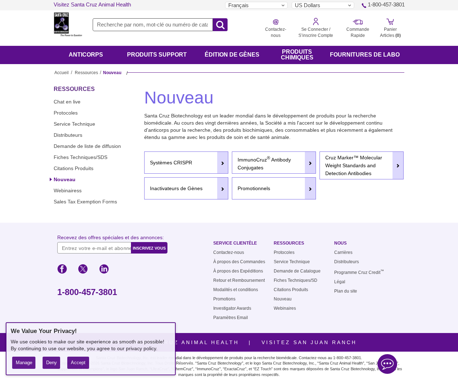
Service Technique (74, 124)
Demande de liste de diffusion (87, 146)
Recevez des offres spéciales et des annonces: (110, 237)
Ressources (86, 72)
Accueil (61, 72)
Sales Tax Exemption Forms (85, 201)
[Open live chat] (387, 365)
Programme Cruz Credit (359, 272)
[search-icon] (220, 25)
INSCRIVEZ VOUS (149, 248)
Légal (339, 281)
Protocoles (66, 113)
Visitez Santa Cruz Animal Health (92, 4)
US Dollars (307, 5)
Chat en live (67, 102)
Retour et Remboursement (239, 280)
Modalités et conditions (235, 289)
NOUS (340, 243)
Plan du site (345, 291)
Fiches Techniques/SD (295, 280)
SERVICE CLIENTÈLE (235, 243)
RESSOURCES (74, 89)
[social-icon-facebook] (62, 270)
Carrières (343, 252)
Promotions (224, 299)
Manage (24, 362)
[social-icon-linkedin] (104, 270)
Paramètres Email (230, 317)
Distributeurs (68, 135)
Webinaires (285, 308)
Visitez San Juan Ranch (309, 342)
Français (238, 5)
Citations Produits (73, 168)
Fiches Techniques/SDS (80, 157)
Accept (78, 362)
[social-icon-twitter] (83, 270)
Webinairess (68, 190)
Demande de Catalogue (297, 271)
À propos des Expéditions (238, 271)
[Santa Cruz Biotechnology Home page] (68, 29)
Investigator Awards (232, 308)
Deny (51, 362)
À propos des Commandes (239, 261)
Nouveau (64, 179)
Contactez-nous (228, 252)
